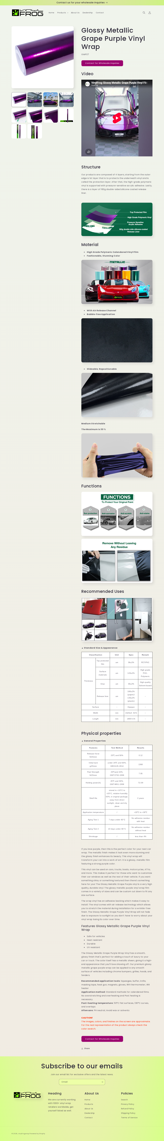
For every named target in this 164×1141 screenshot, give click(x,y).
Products (89, 1104)
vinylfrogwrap (23, 1134)
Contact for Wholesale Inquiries (102, 63)
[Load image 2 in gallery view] (34, 99)
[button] (62, 12)
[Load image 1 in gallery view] (19, 99)
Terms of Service (129, 1117)
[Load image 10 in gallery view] (34, 131)
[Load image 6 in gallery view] (34, 115)
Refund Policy (127, 1108)
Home (87, 1099)
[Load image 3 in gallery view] (50, 99)
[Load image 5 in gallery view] (19, 115)
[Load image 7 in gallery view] (50, 115)
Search (124, 1099)
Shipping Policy (128, 1113)
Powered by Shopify (37, 1134)
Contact (89, 1117)
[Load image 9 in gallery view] (19, 131)
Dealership (90, 1113)
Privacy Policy (127, 1104)
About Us (89, 1108)
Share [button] (87, 1048)
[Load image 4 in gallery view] (66, 99)
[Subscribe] (102, 1082)
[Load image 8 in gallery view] (66, 115)
